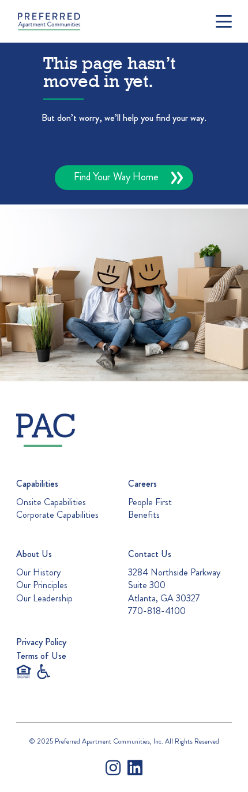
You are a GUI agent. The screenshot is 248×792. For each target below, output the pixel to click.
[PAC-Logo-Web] (49, 21)
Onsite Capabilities (51, 502)
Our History (38, 572)
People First (150, 502)
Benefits (144, 514)
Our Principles (41, 585)
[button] (223, 21)
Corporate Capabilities (57, 514)
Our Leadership (44, 598)
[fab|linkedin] (135, 767)
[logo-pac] (67, 430)
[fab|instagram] (113, 767)
